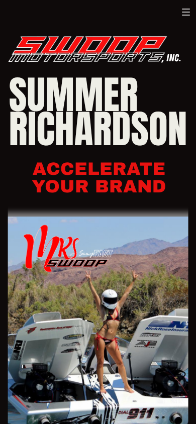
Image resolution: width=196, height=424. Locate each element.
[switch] (186, 12)
